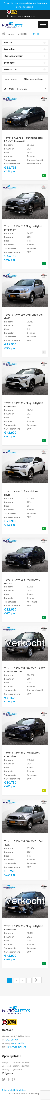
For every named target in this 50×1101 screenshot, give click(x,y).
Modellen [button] (9, 49)
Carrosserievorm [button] (13, 56)
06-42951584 (18, 1043)
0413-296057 (12, 1039)
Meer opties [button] (11, 69)
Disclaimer (21, 1090)
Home (10, 34)
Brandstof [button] (10, 62)
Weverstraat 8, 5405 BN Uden (23, 16)
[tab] (25, 43)
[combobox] (32, 89)
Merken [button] (8, 42)
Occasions (22, 33)
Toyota (35, 33)
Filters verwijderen (34, 79)
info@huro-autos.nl (16, 1046)
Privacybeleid (8, 1090)
